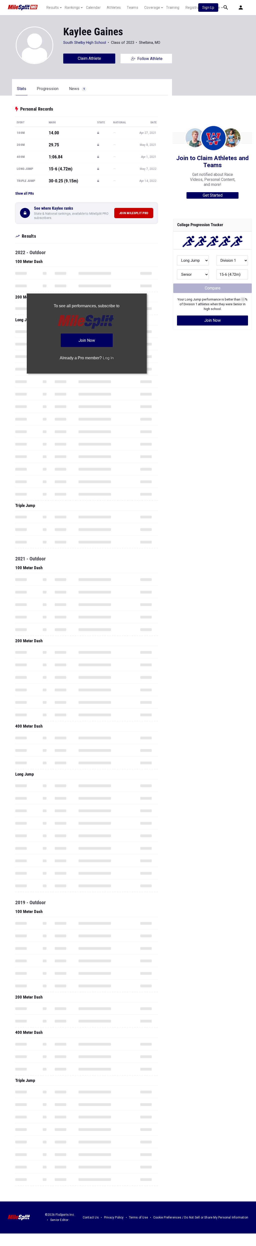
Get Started (212, 195)
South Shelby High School (84, 42)
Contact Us (91, 1217)
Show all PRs (24, 193)
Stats (21, 88)
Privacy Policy (114, 1217)
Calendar (93, 8)
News (77, 88)
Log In (108, 358)
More (216, 8)
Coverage (152, 8)
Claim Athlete (89, 58)
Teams (132, 8)
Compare (212, 288)
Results (52, 8)
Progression (47, 88)
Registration (196, 8)
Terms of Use (138, 1217)
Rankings (72, 8)
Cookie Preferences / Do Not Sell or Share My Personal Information (200, 1217)
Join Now (212, 320)
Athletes (114, 8)
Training (172, 8)
